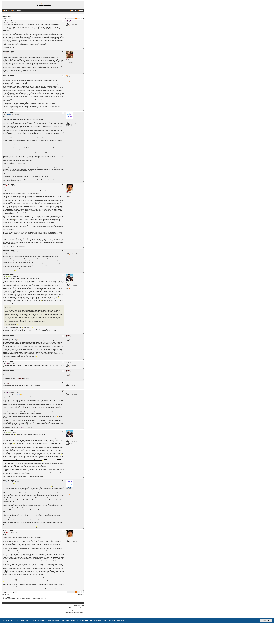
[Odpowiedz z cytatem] (63, 21)
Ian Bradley (81, 605)
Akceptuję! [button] (266, 620)
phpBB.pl (82, 610)
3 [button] (74, 18)
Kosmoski (68, 250)
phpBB (68, 607)
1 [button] (71, 18)
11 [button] (81, 18)
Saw (67, 75)
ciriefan (67, 191)
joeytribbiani (68, 281)
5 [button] (77, 18)
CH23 (67, 58)
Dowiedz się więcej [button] (121, 620)
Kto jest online (6, 597)
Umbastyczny (8, 114)
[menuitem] (10, 10)
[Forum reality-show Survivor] (44, 5)
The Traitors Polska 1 (8, 16)
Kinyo (67, 361)
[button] (68, 18)
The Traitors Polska (9, 21)
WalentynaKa (68, 20)
